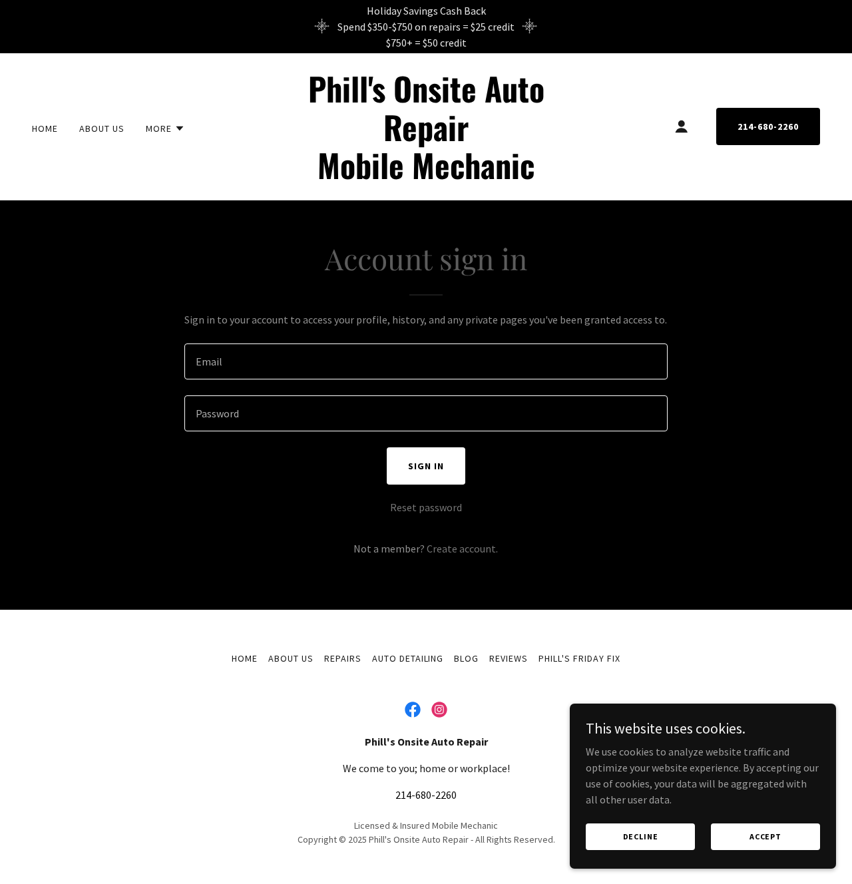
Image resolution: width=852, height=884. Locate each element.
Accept (765, 836)
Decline (640, 836)
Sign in (426, 466)
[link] (426, 175)
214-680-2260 (768, 126)
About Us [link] (101, 128)
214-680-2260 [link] (426, 794)
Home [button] (245, 658)
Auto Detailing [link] (408, 658)
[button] (165, 128)
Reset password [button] (426, 507)
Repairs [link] (342, 658)
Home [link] (45, 128)
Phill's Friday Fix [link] (579, 658)
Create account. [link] (462, 548)
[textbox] (425, 361)
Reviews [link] (508, 658)
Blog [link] (466, 658)
